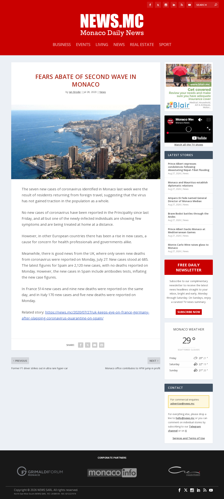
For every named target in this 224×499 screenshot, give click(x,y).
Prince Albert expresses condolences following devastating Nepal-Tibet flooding (188, 167)
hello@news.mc (185, 418)
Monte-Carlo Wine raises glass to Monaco (188, 246)
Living (102, 45)
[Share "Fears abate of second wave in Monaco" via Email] (94, 345)
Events (83, 45)
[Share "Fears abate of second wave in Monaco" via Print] (101, 345)
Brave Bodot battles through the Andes (188, 215)
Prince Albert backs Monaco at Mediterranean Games (186, 230)
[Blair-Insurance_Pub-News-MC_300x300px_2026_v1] (188, 108)
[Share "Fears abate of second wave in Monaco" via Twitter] (87, 345)
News (119, 45)
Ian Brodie (75, 92)
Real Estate (142, 45)
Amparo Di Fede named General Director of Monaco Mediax (187, 199)
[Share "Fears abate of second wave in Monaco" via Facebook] (80, 345)
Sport (165, 45)
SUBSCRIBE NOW (188, 312)
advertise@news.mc (182, 403)
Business (62, 45)
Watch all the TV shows (188, 144)
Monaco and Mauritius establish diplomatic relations (188, 184)
